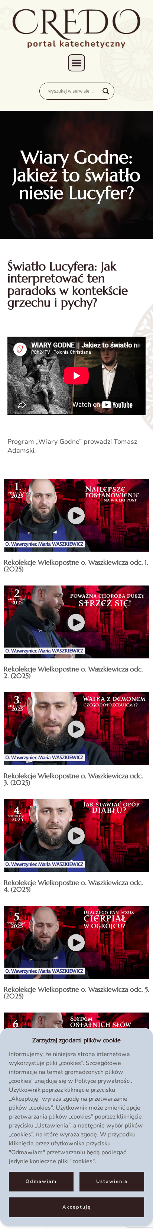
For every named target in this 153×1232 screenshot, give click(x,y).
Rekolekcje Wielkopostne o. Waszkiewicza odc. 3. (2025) (73, 779)
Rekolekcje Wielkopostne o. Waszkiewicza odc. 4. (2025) (73, 885)
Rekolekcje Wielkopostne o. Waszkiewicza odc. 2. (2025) (73, 672)
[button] (76, 62)
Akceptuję (76, 1207)
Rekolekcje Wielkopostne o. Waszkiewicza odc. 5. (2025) (76, 992)
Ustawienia (112, 1181)
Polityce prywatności (103, 1081)
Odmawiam (41, 1181)
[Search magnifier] (106, 91)
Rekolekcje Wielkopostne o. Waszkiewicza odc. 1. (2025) (76, 565)
